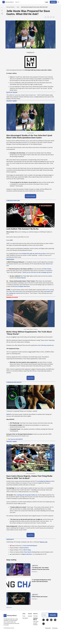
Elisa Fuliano (47, 269)
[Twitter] (43, 620)
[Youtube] (51, 620)
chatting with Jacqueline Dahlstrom (27, 495)
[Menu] (58, 2)
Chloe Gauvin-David (29, 552)
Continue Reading (30, 196)
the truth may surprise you (46, 345)
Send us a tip (43, 542)
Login (46, 2)
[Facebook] (55, 620)
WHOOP (8, 414)
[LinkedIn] (47, 620)
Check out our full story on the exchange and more (37, 272)
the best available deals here (21, 286)
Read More (30, 378)
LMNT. (11, 240)
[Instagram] (43, 623)
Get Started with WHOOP (15, 439)
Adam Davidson (24, 547)
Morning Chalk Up (10, 7)
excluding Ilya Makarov (44, 481)
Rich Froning (27, 550)
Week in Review (21, 278)
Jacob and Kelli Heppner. (30, 545)
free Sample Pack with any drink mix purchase (32, 253)
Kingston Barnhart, (27, 554)
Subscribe (53, 2)
